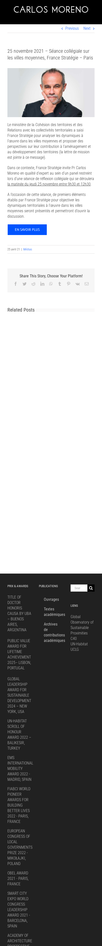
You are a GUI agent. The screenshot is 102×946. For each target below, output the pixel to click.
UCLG (75, 649)
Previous (72, 28)
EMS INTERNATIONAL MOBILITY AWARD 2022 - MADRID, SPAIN (20, 768)
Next (87, 28)
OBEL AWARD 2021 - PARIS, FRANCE (17, 878)
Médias (27, 249)
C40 (74, 638)
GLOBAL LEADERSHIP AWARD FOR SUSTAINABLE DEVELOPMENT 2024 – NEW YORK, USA (19, 695)
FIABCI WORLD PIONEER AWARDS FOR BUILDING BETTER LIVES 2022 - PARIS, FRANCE (18, 805)
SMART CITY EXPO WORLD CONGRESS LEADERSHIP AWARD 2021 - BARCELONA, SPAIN (18, 909)
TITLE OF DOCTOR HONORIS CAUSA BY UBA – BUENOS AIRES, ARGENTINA (19, 613)
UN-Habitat (79, 644)
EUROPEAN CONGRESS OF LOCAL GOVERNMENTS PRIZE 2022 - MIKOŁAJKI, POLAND (19, 847)
